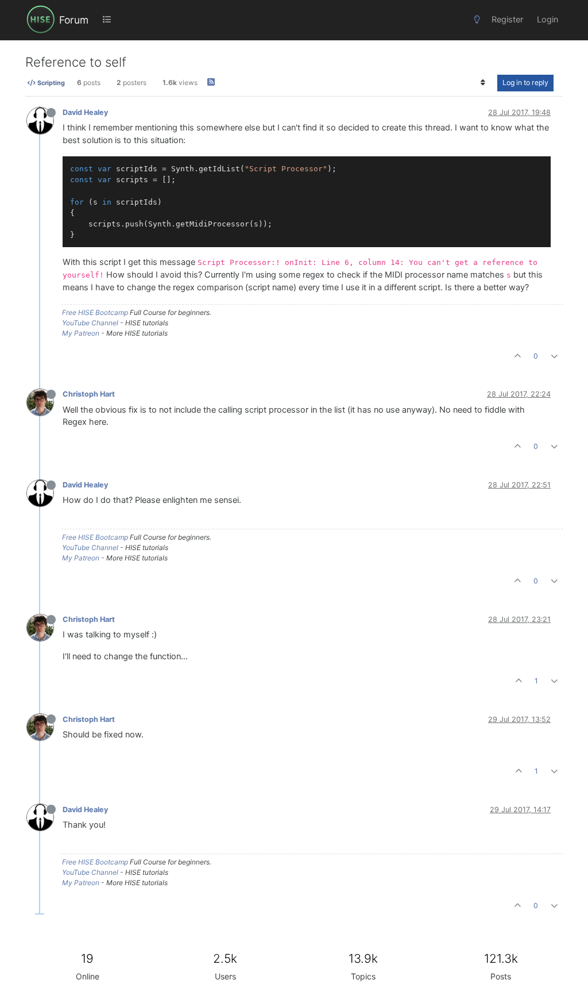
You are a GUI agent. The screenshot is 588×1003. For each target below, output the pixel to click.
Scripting (50, 83)
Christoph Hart (89, 394)
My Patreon (80, 333)
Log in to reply (525, 82)
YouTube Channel (90, 322)
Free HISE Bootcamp (95, 312)
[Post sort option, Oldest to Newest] (483, 83)
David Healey (85, 112)
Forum (73, 20)
